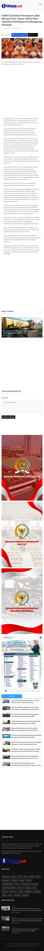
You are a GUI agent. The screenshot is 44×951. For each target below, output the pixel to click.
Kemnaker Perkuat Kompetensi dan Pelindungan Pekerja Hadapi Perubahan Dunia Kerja (26, 765)
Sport (10, 895)
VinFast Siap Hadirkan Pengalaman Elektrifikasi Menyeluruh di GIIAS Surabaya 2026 (26, 736)
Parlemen (13, 891)
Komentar (5, 398)
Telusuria (25, 895)
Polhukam (37, 891)
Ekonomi (31, 877)
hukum (29, 880)
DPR (25, 877)
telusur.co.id (8, 118)
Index (17, 884)
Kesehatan (35, 884)
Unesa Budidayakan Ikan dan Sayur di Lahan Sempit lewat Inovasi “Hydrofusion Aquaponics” (25, 702)
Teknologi (17, 895)
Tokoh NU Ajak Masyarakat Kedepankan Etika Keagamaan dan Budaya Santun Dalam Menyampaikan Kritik (25, 723)
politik (4, 895)
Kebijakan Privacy (28, 944)
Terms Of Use (33, 946)
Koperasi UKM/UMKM (9, 888)
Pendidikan (28, 891)
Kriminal (20, 888)
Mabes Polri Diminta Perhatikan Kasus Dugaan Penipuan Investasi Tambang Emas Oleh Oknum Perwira (26, 744)
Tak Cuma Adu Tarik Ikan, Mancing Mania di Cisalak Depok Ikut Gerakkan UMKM (24, 715)
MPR (34, 888)
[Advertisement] (22, 92)
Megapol (27, 888)
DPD (20, 877)
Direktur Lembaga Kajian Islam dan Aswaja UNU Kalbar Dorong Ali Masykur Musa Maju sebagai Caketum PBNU (25, 709)
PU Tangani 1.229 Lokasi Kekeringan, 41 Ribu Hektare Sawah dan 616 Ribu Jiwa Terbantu (21, 332)
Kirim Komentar (9, 417)
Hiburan (22, 880)
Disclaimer (18, 946)
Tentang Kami (25, 946)
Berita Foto (6, 877)
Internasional (25, 884)
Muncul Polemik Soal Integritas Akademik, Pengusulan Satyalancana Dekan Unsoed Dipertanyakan (24, 758)
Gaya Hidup (6, 880)
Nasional (5, 891)
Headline (14, 880)
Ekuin (38, 877)
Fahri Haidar (17, 28)
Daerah (14, 877)
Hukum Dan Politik (8, 884)
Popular (11, 696)
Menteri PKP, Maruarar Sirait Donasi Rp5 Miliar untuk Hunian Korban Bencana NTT (24, 729)
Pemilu (21, 891)
